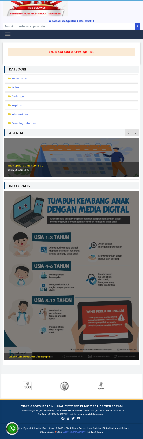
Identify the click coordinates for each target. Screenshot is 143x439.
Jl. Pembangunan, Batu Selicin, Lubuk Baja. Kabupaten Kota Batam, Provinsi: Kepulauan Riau (71, 410)
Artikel (16, 87)
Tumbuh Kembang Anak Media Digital (29, 356)
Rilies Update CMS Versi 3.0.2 (25, 165)
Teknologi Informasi (24, 123)
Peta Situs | (49, 428)
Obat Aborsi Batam (74, 432)
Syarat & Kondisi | (33, 428)
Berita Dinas (19, 78)
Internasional (20, 114)
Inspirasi (17, 105)
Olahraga (18, 96)
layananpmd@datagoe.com (89, 414)
